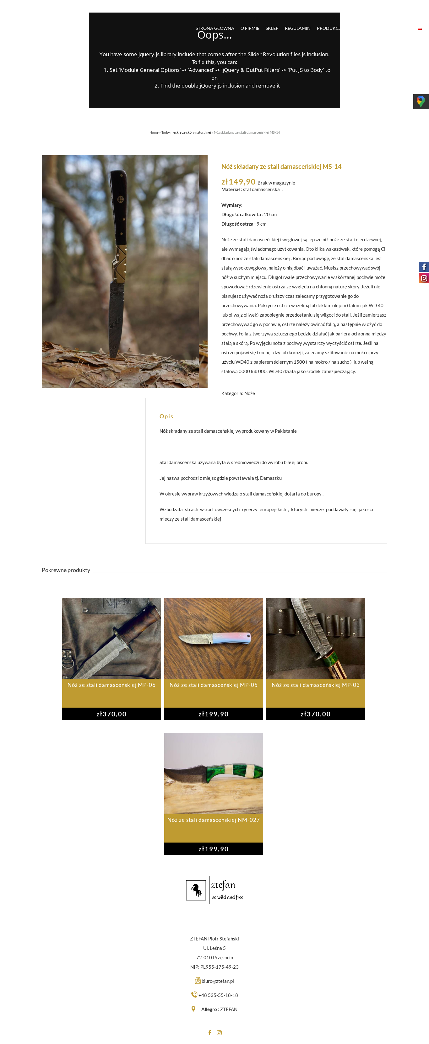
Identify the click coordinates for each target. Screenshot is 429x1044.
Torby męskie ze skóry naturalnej (186, 132)
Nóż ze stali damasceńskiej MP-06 (112, 685)
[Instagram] (219, 1032)
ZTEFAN (228, 1009)
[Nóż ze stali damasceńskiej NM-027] (213, 773)
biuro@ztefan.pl (218, 981)
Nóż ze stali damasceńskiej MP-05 (214, 685)
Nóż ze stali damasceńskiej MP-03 (316, 685)
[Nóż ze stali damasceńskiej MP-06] (111, 638)
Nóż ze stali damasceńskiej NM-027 (213, 819)
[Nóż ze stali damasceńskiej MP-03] (315, 638)
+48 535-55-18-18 (218, 995)
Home (154, 132)
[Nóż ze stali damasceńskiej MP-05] (213, 638)
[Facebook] (209, 1032)
